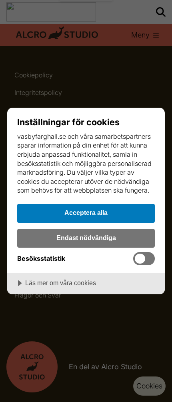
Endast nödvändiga (86, 237)
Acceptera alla (86, 212)
